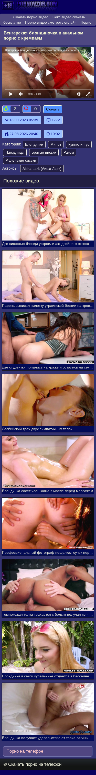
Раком (68, 152)
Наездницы (14, 152)
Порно (86, 22)
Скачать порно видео (30, 17)
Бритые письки (43, 152)
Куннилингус (78, 144)
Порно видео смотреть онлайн (51, 22)
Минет (55, 144)
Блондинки (34, 144)
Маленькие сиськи (20, 160)
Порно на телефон (24, 751)
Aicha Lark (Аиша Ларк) (42, 169)
